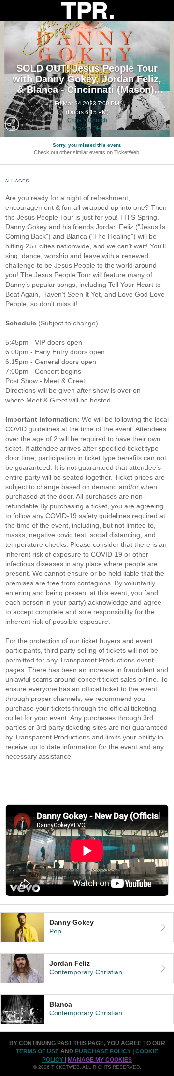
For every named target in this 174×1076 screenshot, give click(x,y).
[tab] (87, 927)
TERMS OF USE (38, 1051)
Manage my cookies (100, 1059)
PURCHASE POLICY (103, 1051)
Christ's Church (87, 120)
